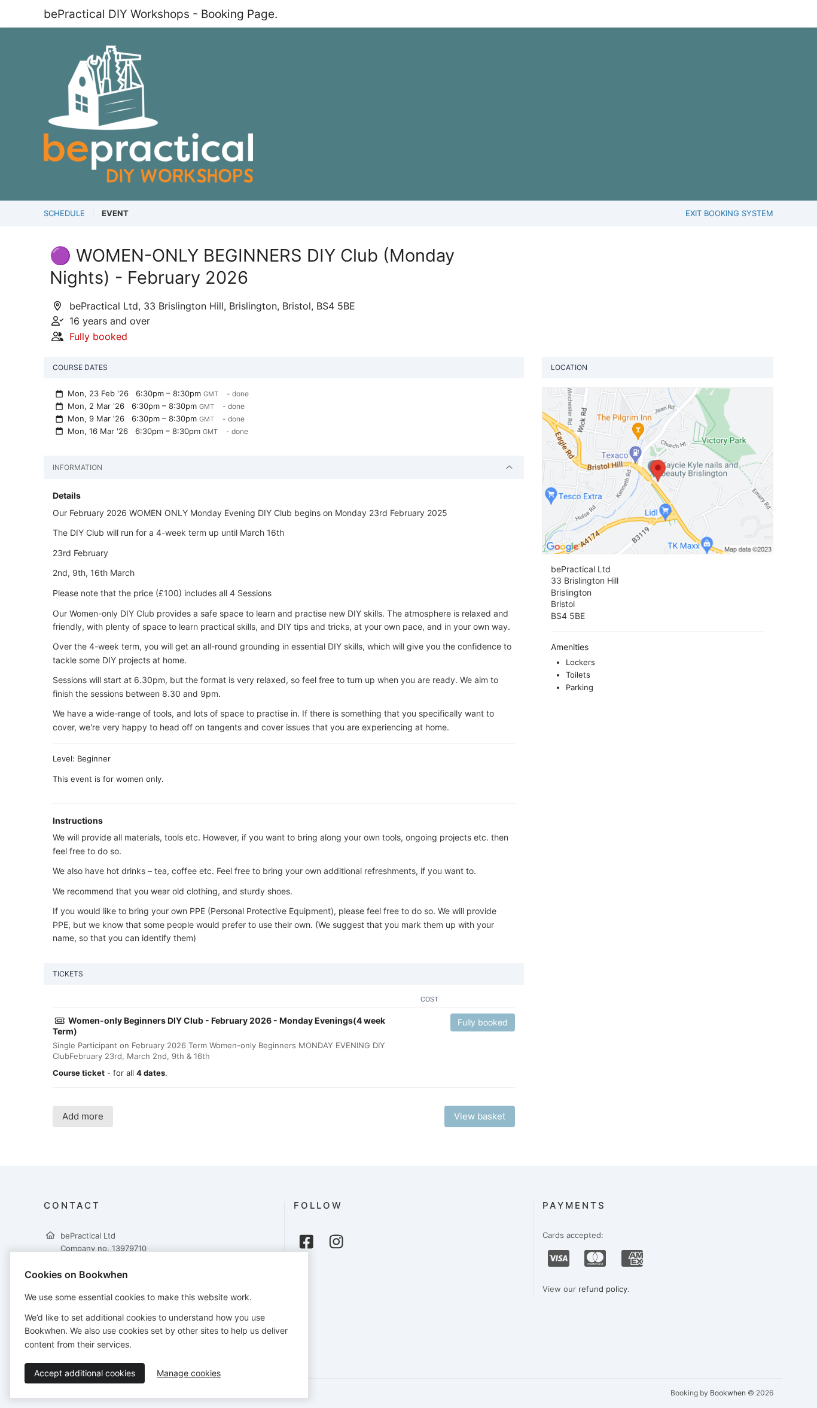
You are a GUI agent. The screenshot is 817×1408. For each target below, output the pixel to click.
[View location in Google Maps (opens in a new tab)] (657, 470)
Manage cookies (189, 1373)
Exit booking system (729, 213)
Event (115, 213)
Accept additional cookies (84, 1373)
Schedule (64, 213)
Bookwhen (728, 1392)
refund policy (602, 1289)
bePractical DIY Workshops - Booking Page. (161, 14)
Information (77, 467)
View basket (479, 1116)
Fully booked (483, 1022)
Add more (82, 1116)
